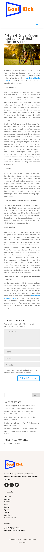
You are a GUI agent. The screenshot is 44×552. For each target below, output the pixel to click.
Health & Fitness (10, 518)
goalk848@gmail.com (12, 528)
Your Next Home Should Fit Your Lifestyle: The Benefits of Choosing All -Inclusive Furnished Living (20, 431)
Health (6, 504)
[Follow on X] (12, 485)
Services (7, 502)
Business (7, 499)
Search (36, 395)
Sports (6, 510)
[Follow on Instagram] (17, 485)
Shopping (7, 496)
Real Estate (8, 515)
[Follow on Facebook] (6, 485)
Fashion (7, 507)
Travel (6, 512)
